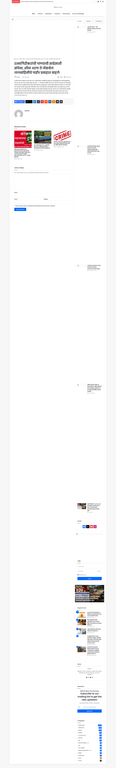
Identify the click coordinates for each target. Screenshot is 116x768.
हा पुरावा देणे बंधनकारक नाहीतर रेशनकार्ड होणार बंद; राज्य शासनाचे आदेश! (94, 614)
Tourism (40, 13)
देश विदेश (80, 732)
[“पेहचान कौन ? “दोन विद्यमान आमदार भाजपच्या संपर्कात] (81, 85)
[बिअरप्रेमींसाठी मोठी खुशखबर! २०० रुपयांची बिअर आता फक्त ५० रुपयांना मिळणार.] (81, 622)
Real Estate (48, 13)
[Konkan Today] (58, 7)
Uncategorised (82, 735)
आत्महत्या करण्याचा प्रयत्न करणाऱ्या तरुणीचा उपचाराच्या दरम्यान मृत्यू (94, 267)
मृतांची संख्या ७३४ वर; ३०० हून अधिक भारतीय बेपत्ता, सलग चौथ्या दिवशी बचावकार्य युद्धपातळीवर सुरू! (94, 507)
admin (18, 77)
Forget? (99, 571)
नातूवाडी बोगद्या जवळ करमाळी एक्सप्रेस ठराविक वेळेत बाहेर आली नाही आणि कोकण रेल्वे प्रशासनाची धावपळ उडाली (94, 639)
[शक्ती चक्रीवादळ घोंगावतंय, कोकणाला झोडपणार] (81, 631)
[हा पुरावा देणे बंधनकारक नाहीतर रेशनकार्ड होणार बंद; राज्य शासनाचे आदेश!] (81, 615)
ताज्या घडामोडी (81, 748)
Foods (80, 760)
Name (16, 192)
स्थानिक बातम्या (22, 59)
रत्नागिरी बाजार (81, 755)
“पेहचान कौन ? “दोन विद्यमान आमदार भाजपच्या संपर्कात (94, 28)
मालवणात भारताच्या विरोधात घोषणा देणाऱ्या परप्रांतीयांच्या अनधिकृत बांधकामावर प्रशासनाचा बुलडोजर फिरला (93, 650)
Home (16, 59)
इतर (79, 745)
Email (16, 199)
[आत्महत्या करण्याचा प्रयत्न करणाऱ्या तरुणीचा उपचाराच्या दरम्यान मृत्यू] (81, 324)
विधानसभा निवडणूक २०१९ (83, 743)
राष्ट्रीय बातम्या (81, 727)
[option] (89, 593)
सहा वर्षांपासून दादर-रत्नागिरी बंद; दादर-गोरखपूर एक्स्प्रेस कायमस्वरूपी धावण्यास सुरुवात (42, 146)
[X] (89, 677)
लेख (79, 740)
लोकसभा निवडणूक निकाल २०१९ (84, 750)
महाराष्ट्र (80, 730)
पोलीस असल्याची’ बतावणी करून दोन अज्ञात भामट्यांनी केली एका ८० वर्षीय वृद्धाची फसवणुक (62, 143)
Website (46, 199)
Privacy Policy (66, 13)
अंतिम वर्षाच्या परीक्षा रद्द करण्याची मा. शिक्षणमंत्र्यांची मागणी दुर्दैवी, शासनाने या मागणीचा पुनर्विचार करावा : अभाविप (94, 388)
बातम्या (33, 13)
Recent (89, 21)
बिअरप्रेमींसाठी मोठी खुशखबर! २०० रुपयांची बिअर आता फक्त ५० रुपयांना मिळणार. (94, 622)
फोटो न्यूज (80, 737)
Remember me (82, 575)
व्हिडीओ (79, 753)
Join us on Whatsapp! (78, 13)
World (79, 758)
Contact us (57, 13)
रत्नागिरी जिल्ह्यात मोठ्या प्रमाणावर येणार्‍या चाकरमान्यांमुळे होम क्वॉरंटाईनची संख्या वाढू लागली (93, 149)
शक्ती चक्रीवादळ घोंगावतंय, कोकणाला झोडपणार (94, 630)
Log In (89, 578)
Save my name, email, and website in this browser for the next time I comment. (35, 205)
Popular (79, 21)
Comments (99, 21)
